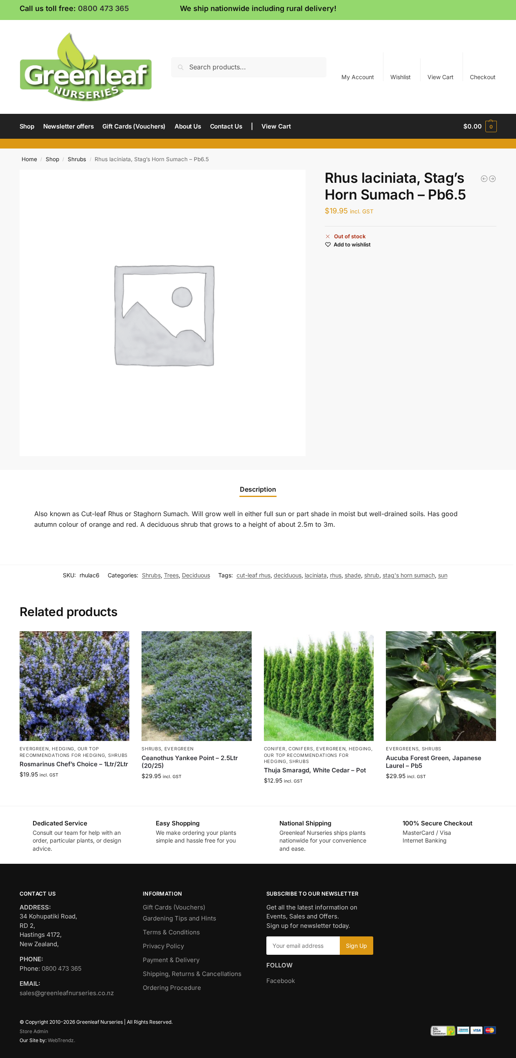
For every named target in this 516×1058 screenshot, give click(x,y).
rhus (335, 575)
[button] (479, 126)
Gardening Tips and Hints (179, 918)
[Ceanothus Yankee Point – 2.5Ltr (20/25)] (197, 686)
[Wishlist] (117, 643)
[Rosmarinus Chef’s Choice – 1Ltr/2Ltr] (75, 686)
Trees (171, 575)
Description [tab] (258, 489)
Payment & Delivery (171, 960)
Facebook (280, 981)
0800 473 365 (103, 8)
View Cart (440, 76)
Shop (52, 159)
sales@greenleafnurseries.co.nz (67, 993)
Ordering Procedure (172, 987)
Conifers (300, 749)
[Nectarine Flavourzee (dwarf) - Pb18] (492, 179)
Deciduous (196, 575)
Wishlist (400, 76)
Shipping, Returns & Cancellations (192, 974)
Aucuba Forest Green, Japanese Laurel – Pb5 (433, 762)
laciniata (316, 575)
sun (442, 575)
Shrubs (77, 159)
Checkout (483, 76)
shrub (371, 575)
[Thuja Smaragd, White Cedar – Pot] (319, 686)
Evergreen (34, 749)
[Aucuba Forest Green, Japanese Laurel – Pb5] (441, 686)
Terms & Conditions (171, 932)
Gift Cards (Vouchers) (174, 907)
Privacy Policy (163, 946)
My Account (357, 76)
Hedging (63, 749)
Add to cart (74, 791)
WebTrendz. (61, 1040)
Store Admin (34, 1031)
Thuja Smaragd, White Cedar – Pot (315, 770)
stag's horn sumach (409, 575)
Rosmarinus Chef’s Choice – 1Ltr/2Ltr (74, 764)
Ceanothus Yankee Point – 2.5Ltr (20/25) (190, 762)
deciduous (287, 575)
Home (29, 159)
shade (353, 575)
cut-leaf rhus (253, 575)
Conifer (275, 749)
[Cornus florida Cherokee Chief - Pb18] (484, 179)
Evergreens (402, 749)
